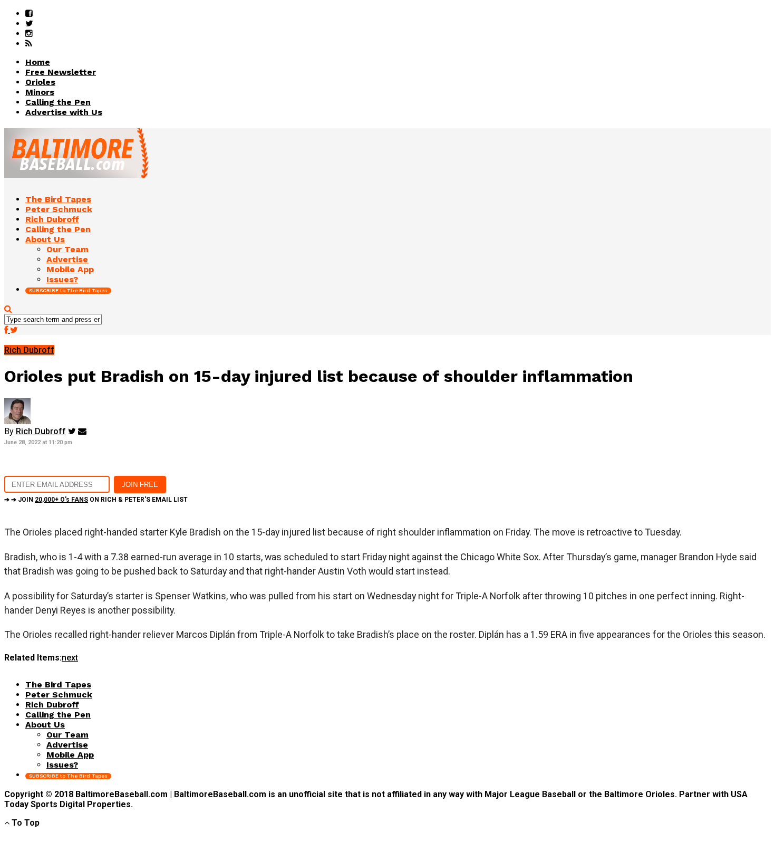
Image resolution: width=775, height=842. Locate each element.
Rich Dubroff (41, 431)
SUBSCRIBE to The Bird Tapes (68, 290)
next (70, 658)
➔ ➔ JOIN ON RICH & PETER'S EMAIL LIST (96, 499)
